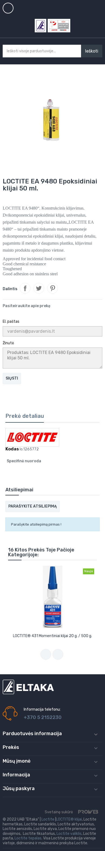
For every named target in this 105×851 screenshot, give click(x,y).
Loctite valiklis (69, 833)
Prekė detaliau (24, 416)
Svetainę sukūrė (59, 812)
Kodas (12, 449)
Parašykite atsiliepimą (32, 506)
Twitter (38, 288)
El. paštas (11, 321)
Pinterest (52, 288)
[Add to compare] (45, 654)
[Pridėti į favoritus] (57, 654)
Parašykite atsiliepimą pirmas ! (36, 524)
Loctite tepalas (28, 838)
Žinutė (8, 343)
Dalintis (25, 288)
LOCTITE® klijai (69, 819)
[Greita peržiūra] (52, 597)
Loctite (47, 819)
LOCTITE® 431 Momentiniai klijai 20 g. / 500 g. (52, 636)
